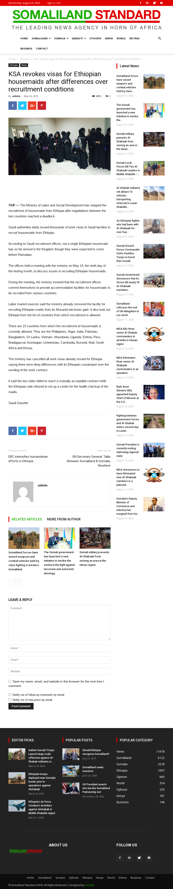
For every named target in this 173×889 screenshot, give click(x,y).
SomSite (89, 885)
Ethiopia (95, 38)
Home (24, 38)
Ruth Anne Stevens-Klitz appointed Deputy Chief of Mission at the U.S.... (127, 394)
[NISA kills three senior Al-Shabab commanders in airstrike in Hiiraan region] (154, 334)
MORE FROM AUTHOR (64, 519)
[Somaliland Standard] (86, 20)
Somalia (59, 38)
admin (16, 96)
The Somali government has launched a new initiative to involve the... (127, 112)
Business (26, 48)
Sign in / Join (54, 2)
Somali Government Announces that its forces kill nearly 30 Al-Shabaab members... (128, 282)
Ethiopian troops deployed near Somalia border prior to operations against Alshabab (41, 782)
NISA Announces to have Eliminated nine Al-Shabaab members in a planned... (128, 477)
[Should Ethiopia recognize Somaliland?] (70, 754)
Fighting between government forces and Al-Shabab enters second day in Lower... (127, 423)
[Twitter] (154, 3)
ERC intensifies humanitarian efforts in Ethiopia (28, 459)
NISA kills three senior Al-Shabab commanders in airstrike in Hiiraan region (127, 336)
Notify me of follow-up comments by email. (39, 694)
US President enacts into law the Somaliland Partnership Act (96, 788)
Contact (42, 48)
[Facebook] (140, 3)
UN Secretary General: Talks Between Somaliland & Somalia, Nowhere (89, 461)
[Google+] (147, 3)
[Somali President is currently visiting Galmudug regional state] (154, 450)
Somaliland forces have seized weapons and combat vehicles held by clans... (127, 84)
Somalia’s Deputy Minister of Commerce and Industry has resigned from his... (127, 506)
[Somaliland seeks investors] (70, 771)
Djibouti (77, 38)
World (121, 38)
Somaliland (40, 38)
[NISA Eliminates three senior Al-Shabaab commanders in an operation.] (154, 363)
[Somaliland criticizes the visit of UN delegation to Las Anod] (154, 309)
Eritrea (134, 38)
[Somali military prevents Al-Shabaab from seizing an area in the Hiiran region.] (95, 538)
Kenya (109, 38)
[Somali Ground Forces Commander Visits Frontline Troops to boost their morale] (154, 251)
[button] (159, 39)
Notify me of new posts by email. (33, 699)
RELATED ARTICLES (27, 519)
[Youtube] (161, 3)
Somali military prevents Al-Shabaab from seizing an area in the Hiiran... (126, 141)
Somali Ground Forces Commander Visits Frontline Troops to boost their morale (128, 253)
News (24, 65)
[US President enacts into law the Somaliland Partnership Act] (70, 788)
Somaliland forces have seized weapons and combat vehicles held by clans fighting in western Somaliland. (23, 561)
